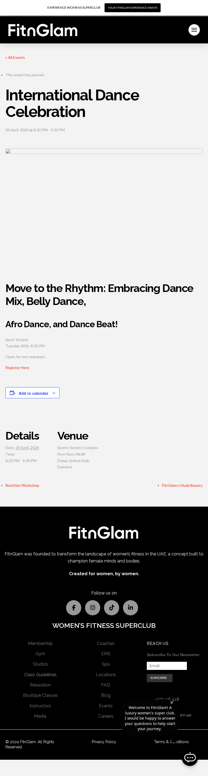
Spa (106, 664)
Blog (105, 695)
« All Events (15, 57)
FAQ (105, 685)
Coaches (106, 643)
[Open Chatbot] (190, 758)
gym (40, 653)
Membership (40, 643)
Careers (105, 716)
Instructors (40, 705)
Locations (106, 674)
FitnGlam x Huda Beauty (182, 485)
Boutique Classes (40, 695)
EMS (105, 653)
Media (40, 716)
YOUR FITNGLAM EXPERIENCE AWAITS (132, 7)
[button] (194, 30)
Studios (40, 664)
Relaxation (40, 685)
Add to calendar (33, 393)
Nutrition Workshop (22, 485)
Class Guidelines (40, 674)
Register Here (17, 367)
